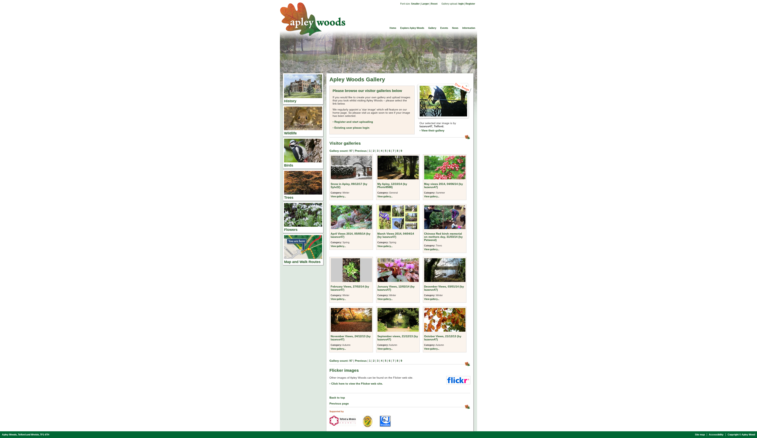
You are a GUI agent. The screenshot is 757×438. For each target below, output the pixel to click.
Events (444, 28)
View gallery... (338, 196)
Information (468, 28)
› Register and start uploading (353, 121)
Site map (700, 434)
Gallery (432, 28)
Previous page (339, 403)
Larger (425, 3)
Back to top (337, 397)
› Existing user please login (351, 127)
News (455, 28)
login (461, 3)
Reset (434, 3)
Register (470, 3)
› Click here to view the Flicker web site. (356, 383)
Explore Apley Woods (412, 28)
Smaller (415, 3)
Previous (361, 150)
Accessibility (716, 434)
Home (393, 28)
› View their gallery (432, 130)
